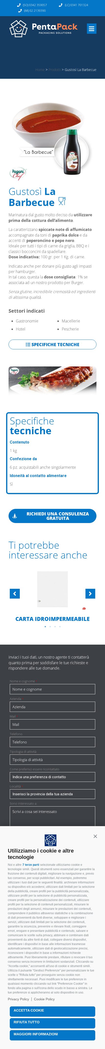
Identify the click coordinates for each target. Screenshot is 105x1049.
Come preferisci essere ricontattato (34, 769)
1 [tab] (45, 626)
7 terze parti (30, 865)
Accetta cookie (29, 1010)
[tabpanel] (52, 594)
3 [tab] (54, 626)
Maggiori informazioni (36, 1034)
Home (40, 69)
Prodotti (55, 69)
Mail (14, 716)
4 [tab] (59, 626)
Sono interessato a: (23, 803)
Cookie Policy (44, 999)
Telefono (16, 734)
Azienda (16, 698)
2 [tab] (50, 626)
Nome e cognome (23, 681)
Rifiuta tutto (27, 1022)
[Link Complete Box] (52, 594)
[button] (95, 836)
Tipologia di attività (23, 751)
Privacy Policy (18, 999)
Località (16, 786)
